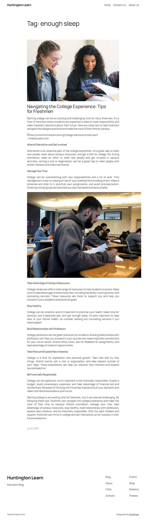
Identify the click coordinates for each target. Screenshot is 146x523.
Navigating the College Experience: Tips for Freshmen (66, 109)
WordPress (134, 514)
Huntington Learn (19, 5)
